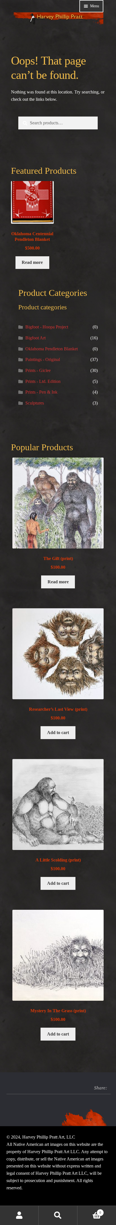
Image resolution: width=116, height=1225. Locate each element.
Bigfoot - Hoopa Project (46, 326)
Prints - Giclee (38, 370)
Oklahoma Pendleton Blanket (51, 348)
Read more (32, 262)
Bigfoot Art (35, 337)
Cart (89, 1211)
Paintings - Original (42, 359)
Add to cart (58, 732)
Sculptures (34, 403)
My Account (19, 1215)
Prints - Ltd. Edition (43, 381)
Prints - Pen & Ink (41, 392)
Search (58, 1215)
